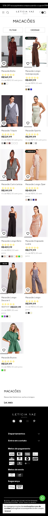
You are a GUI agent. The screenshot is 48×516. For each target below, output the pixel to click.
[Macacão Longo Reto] (12, 221)
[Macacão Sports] (36, 111)
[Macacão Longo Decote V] (12, 278)
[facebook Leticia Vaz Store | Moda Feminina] (20, 421)
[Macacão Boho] (12, 51)
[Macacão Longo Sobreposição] (36, 51)
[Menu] (3, 12)
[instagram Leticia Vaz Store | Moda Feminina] (14, 421)
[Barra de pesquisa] (7, 12)
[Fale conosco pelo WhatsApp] (42, 498)
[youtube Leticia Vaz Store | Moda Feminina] (27, 421)
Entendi (8, 511)
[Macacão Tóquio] (12, 111)
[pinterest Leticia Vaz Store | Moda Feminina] (34, 421)
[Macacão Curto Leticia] (12, 165)
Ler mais (8, 402)
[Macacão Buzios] (12, 338)
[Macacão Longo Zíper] (36, 165)
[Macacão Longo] (36, 278)
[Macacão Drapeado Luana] (36, 221)
